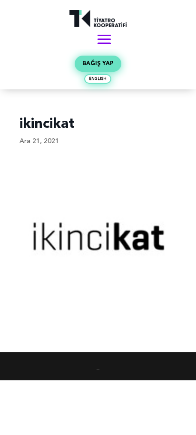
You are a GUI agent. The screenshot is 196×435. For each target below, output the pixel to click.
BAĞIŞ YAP (98, 64)
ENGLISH (98, 79)
